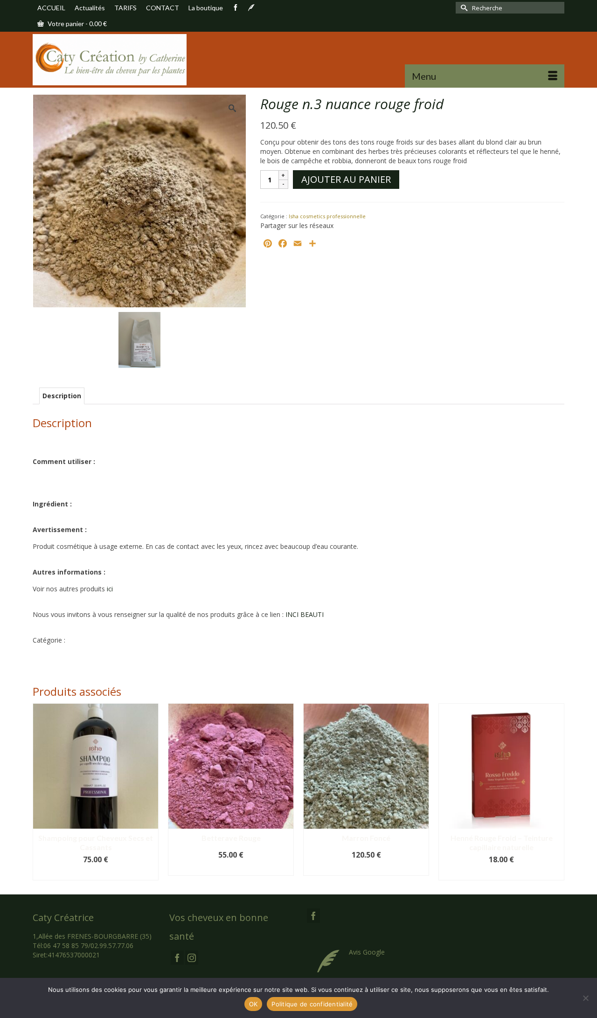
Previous (41, 791)
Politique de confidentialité (312, 1004)
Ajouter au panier (346, 179)
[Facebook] (177, 957)
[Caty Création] (117, 60)
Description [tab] (61, 395)
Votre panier (76, 24)
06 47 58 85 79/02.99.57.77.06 (88, 945)
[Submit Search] (463, 8)
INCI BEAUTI (304, 614)
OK (253, 1004)
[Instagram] (191, 957)
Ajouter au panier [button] (95, 873)
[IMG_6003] (139, 339)
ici (110, 588)
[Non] (585, 998)
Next (556, 791)
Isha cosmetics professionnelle (327, 216)
